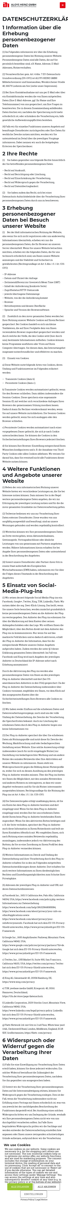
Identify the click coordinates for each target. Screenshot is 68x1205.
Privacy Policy (27, 1199)
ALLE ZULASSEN (20, 1186)
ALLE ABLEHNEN (47, 1186)
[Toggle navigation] (62, 5)
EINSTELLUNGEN (33, 1194)
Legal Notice (41, 1199)
